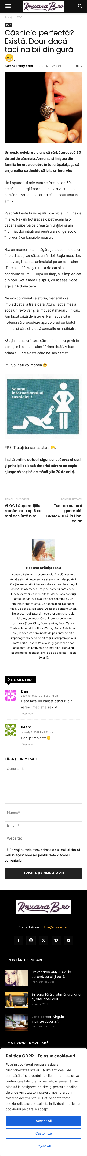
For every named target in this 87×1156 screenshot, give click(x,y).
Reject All (43, 1146)
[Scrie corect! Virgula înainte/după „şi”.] (16, 1022)
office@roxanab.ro (54, 927)
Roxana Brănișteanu (19, 66)
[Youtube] (68, 940)
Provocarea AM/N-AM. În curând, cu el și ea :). (51, 974)
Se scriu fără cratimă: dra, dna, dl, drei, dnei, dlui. (56, 996)
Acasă (9, 17)
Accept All (44, 1121)
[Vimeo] (56, 940)
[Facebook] (18, 940)
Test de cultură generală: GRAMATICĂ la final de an (64, 513)
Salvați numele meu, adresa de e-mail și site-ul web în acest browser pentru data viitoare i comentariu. (42, 855)
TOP (20, 17)
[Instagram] (31, 940)
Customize (43, 1133)
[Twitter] (43, 940)
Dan (24, 691)
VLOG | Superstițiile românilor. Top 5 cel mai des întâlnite (23, 511)
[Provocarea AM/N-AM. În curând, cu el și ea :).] (16, 978)
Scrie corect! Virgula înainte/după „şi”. (48, 1019)
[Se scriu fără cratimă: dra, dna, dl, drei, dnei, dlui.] (16, 1000)
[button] (7, 6)
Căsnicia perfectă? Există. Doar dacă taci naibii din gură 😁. (39, 45)
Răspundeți (27, 713)
